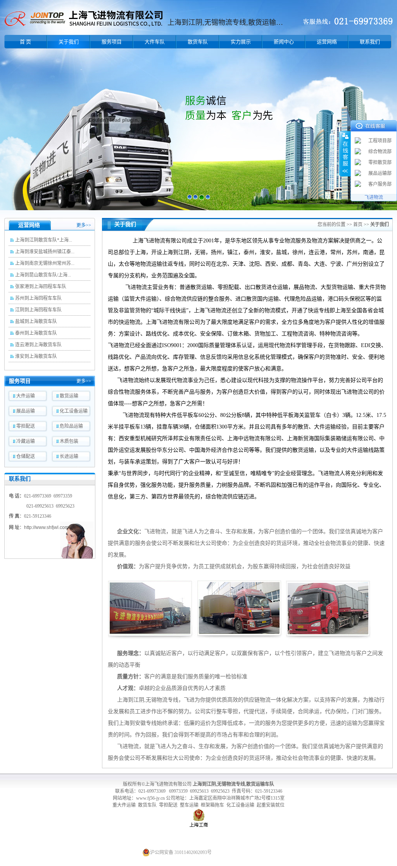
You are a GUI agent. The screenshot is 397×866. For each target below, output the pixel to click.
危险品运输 (71, 426)
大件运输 (25, 396)
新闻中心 (284, 42)
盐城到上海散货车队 (36, 321)
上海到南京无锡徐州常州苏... (44, 263)
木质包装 (69, 441)
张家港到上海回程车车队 (40, 286)
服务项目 (112, 42)
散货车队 (198, 42)
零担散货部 (380, 162)
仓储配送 (25, 456)
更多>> (83, 225)
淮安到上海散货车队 (36, 356)
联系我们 (370, 42)
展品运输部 (380, 173)
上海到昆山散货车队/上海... (43, 275)
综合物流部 (380, 151)
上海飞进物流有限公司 (168, 784)
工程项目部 (380, 140)
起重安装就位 (271, 805)
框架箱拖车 (212, 805)
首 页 (25, 42)
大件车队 (155, 42)
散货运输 (69, 396)
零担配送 (25, 426)
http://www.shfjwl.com (46, 527)
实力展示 (241, 42)
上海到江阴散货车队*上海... (43, 240)
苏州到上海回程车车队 (38, 298)
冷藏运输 (25, 441)
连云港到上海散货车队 (38, 344)
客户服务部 (380, 184)
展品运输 (25, 411)
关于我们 (69, 42)
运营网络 (327, 42)
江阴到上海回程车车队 (38, 310)
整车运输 (188, 805)
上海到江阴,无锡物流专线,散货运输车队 (233, 784)
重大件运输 (124, 805)
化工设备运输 (74, 411)
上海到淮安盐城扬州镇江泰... (44, 251)
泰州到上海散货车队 (36, 333)
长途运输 (69, 456)
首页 (357, 224)
